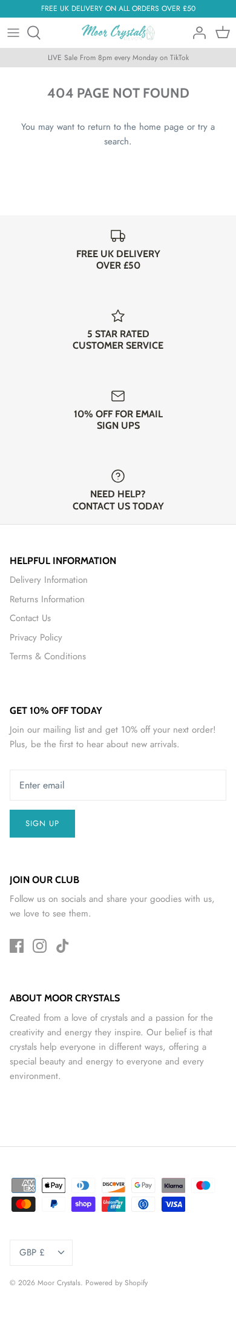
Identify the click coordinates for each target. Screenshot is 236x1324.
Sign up (42, 823)
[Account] (196, 32)
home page (161, 126)
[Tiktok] (63, 946)
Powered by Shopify (116, 1282)
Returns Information (47, 599)
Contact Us (30, 618)
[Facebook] (17, 946)
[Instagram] (40, 946)
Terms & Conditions (48, 656)
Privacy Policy (36, 637)
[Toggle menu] (13, 32)
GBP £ (32, 1252)
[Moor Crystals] (118, 33)
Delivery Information (49, 579)
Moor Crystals (59, 1282)
